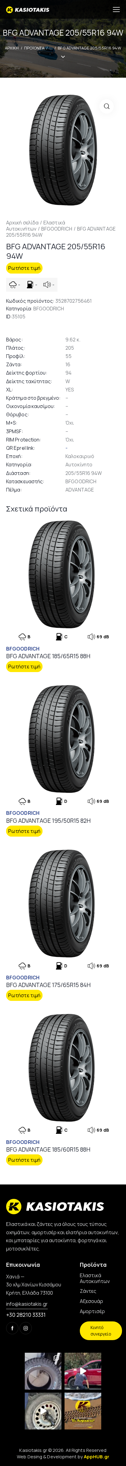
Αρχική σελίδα (22, 222)
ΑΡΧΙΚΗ (12, 48)
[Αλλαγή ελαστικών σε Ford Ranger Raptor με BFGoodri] (43, 1371)
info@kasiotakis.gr (27, 1304)
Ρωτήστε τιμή (24, 268)
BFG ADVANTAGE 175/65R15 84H (48, 985)
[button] (106, 106)
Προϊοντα (34, 48)
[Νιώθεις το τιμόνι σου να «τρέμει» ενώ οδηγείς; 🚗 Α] (43, 1411)
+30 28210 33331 (26, 1314)
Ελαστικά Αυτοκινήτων (35, 225)
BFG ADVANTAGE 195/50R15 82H (48, 821)
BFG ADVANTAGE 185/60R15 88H (48, 1149)
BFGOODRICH (56, 228)
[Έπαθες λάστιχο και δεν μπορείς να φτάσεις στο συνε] (83, 1371)
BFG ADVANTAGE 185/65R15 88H (48, 656)
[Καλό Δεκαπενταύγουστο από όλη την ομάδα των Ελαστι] (83, 1411)
